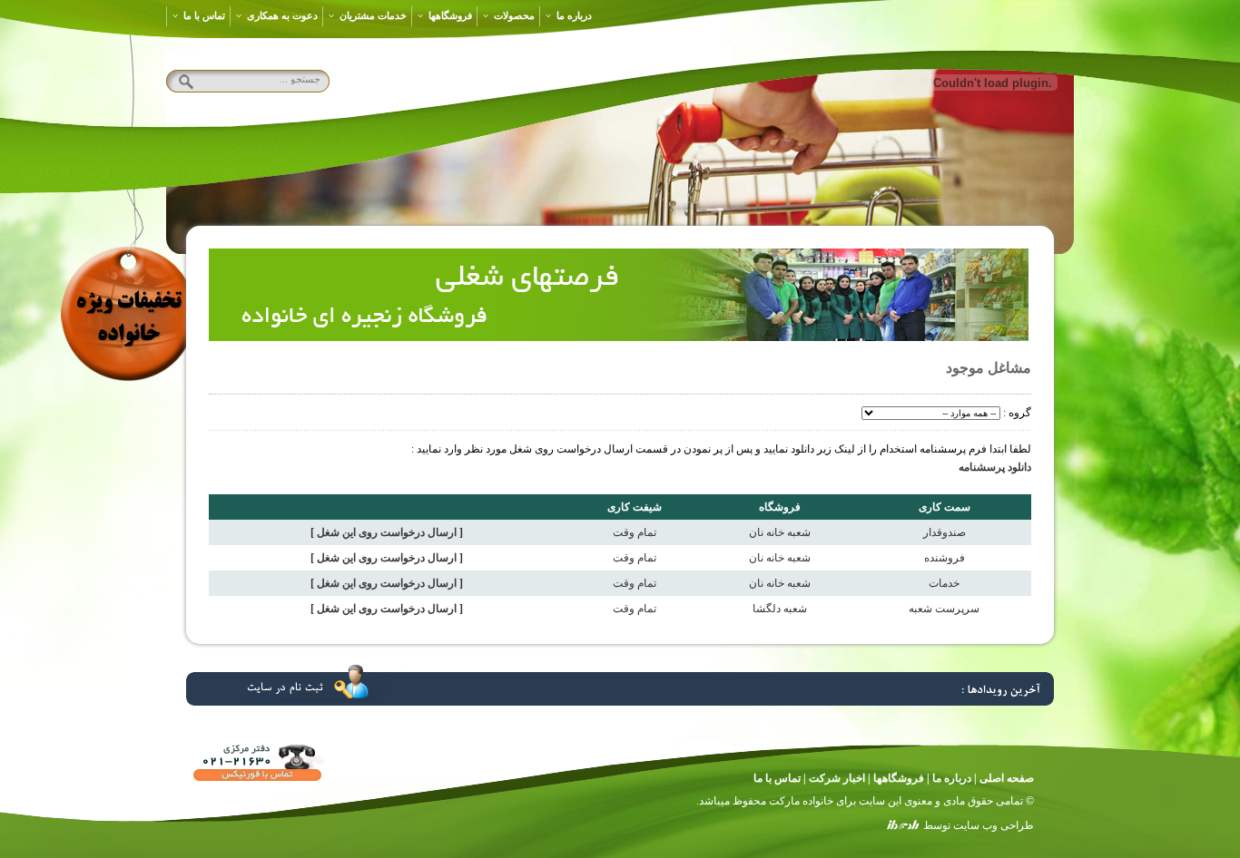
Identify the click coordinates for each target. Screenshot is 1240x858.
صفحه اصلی (1006, 778)
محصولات (514, 16)
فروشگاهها (450, 16)
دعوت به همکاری (282, 16)
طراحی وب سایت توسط (978, 825)
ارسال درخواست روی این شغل (387, 532)
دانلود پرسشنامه (995, 467)
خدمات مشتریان (373, 16)
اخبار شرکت (837, 778)
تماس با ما (204, 16)
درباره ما (574, 16)
